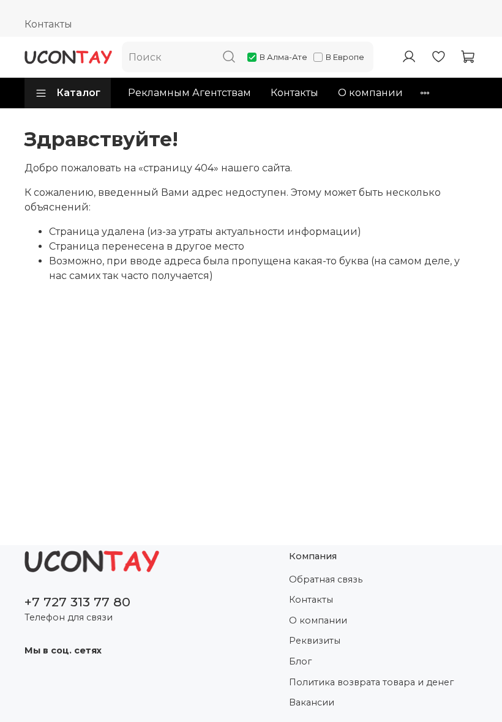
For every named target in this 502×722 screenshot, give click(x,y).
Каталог (78, 93)
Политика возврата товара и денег (371, 682)
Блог (300, 661)
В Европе (345, 57)
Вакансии (311, 702)
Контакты (48, 24)
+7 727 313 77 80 (77, 601)
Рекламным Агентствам (189, 93)
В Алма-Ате (283, 57)
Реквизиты (314, 640)
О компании (370, 93)
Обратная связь (325, 579)
